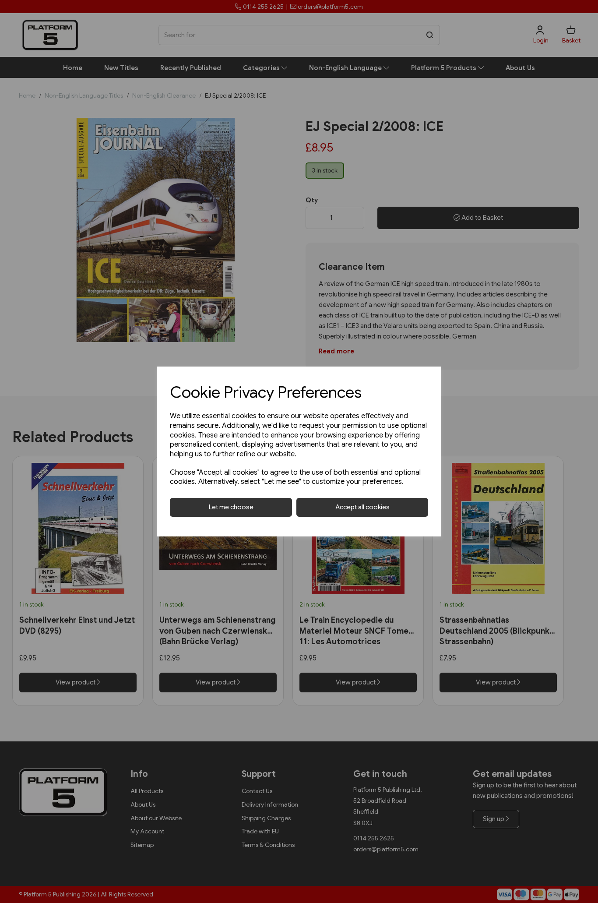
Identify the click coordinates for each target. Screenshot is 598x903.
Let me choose (231, 507)
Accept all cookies (362, 507)
